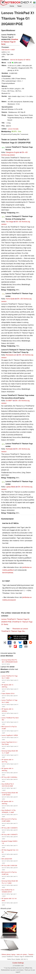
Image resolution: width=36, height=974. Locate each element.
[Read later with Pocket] (10, 646)
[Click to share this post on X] (25, 642)
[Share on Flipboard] (15, 646)
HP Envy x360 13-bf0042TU (10, 834)
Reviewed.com (11, 355)
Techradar (9, 449)
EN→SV (25, 152)
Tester (19, 6)
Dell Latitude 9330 (7, 859)
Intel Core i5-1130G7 (8, 49)
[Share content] (5, 642)
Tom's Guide (10, 299)
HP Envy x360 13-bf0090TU (10, 828)
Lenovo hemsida (13, 129)
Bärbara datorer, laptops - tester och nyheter (14, 954)
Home (12, 6)
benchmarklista (7, 572)
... (33, 6)
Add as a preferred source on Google (19, 637)
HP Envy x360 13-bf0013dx (9, 865)
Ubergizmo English (12, 152)
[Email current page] (26, 646)
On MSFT (9, 400)
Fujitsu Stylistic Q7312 (8, 693)
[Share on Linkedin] (20, 646)
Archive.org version (8, 155)
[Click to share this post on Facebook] (9, 642)
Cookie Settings (18, 963)
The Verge (9, 221)
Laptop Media (11, 487)
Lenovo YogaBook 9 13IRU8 (10, 735)
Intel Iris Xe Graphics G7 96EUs (20, 60)
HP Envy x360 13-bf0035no (9, 777)
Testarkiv (30, 954)
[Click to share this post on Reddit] (30, 642)
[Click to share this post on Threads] (15, 642)
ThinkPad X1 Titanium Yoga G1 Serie (9, 41)
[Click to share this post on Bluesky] (20, 642)
